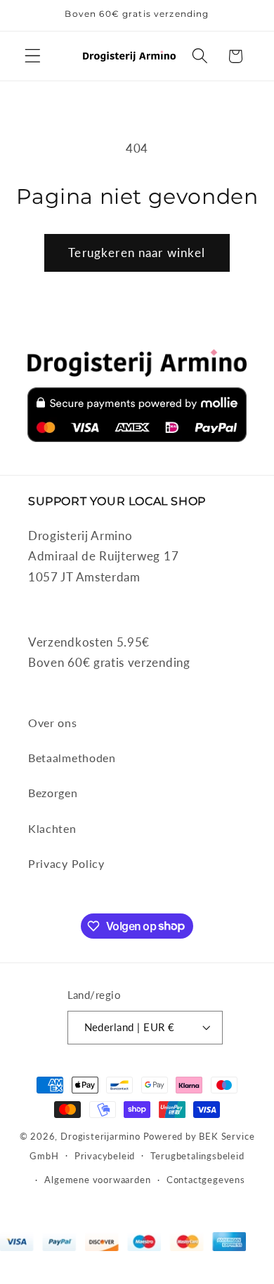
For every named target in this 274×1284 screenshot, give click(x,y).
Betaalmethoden (72, 757)
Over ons (52, 722)
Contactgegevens (206, 1180)
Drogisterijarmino (100, 1136)
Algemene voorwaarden (97, 1180)
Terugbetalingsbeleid (197, 1156)
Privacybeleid (104, 1156)
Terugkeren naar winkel (136, 252)
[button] (33, 56)
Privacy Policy (66, 863)
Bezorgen (53, 792)
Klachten (52, 828)
